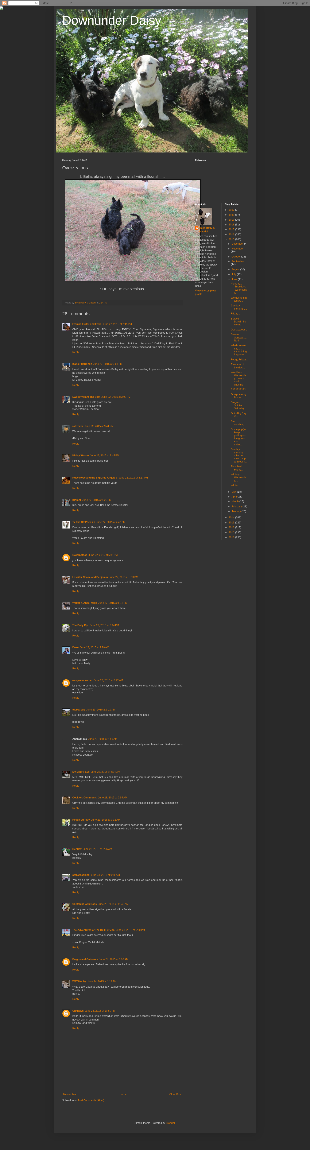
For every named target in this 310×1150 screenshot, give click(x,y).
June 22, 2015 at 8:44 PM (104, 625)
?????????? (238, 389)
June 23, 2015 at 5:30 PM (130, 930)
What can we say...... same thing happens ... (239, 350)
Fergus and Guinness (85, 959)
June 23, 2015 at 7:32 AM (105, 819)
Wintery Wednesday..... (239, 477)
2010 (232, 537)
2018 (232, 224)
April (234, 496)
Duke (75, 647)
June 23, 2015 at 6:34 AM (105, 771)
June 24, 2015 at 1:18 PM (101, 981)
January (236, 511)
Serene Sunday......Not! (239, 337)
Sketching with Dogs (84, 904)
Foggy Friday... (239, 359)
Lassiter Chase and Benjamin (90, 577)
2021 (232, 209)
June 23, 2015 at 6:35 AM (112, 797)
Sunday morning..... (239, 307)
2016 (232, 234)
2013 (232, 522)
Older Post (175, 1094)
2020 (232, 214)
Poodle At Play (81, 819)
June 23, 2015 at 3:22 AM (108, 680)
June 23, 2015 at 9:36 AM (105, 875)
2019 (232, 219)
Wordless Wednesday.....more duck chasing (239, 378)
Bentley (77, 849)
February (237, 506)
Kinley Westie (80, 455)
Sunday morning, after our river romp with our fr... (239, 455)
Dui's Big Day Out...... (238, 415)
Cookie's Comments (84, 797)
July (234, 274)
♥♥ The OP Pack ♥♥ (83, 522)
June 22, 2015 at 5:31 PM (103, 555)
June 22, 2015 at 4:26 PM (96, 500)
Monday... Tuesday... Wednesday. (239, 288)
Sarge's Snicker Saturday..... (239, 405)
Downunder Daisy (111, 20)
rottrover (77, 426)
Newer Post (70, 1094)
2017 (232, 229)
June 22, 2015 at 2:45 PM (117, 324)
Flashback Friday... (237, 468)
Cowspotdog (79, 555)
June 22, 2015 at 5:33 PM (123, 577)
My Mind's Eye (81, 771)
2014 (232, 517)
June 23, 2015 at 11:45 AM (113, 904)
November (238, 248)
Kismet (76, 500)
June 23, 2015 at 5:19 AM (100, 709)
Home (123, 1094)
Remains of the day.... (238, 366)
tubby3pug (78, 709)
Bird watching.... (239, 423)
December (238, 243)
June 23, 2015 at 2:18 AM (94, 647)
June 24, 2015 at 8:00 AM (113, 959)
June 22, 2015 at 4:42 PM (110, 522)
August (236, 269)
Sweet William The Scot (86, 396)
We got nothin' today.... (239, 299)
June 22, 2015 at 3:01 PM (107, 364)
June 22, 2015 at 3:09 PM (116, 396)
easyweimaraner (82, 680)
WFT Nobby (79, 981)
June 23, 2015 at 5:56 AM (102, 738)
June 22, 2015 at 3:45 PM (104, 455)
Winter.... (236, 485)
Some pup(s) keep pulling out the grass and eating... (238, 437)
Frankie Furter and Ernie (86, 324)
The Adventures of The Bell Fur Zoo (93, 930)
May (234, 491)
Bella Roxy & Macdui (207, 229)
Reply (75, 352)
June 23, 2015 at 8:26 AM (97, 849)
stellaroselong (80, 875)
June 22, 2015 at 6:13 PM (112, 602)
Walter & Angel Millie (84, 602)
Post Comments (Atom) (91, 1100)
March (235, 501)
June (235, 279)
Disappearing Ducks (239, 396)
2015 (232, 239)
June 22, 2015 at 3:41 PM (98, 426)
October (236, 256)
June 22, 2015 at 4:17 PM (133, 477)
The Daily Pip (80, 625)
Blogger (170, 1123)
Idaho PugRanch (82, 364)
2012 (232, 527)
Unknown (78, 1010)
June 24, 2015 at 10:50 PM (100, 1010)
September (238, 261)
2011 (232, 532)
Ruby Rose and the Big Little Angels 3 (94, 477)
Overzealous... (239, 329)
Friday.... (235, 313)
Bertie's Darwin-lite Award (239, 321)
